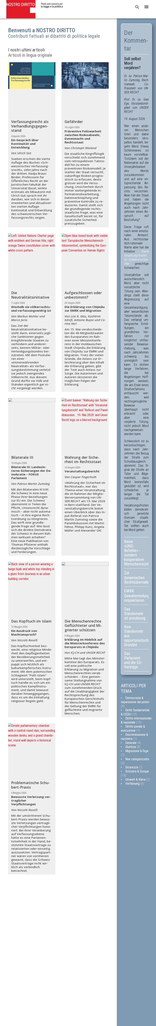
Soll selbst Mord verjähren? (132, 63)
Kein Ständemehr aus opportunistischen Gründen (136, 635)
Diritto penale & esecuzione (133, 728)
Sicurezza (131, 767)
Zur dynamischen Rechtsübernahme (136, 577)
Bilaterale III (22, 457)
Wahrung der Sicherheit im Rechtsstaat (83, 459)
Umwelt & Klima (135, 779)
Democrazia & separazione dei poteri (135, 700)
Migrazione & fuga (136, 751)
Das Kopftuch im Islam (31, 621)
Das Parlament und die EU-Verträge (133, 660)
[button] (146, 6)
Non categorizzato (137, 759)
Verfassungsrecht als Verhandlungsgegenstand (30, 126)
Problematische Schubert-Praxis (30, 785)
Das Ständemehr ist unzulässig (134, 613)
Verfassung (132, 784)
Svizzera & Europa (137, 771)
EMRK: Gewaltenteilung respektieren (136, 595)
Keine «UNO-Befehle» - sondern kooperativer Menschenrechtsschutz (136, 552)
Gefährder (74, 121)
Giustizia (130, 747)
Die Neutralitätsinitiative (30, 295)
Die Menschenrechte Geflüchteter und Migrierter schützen (83, 625)
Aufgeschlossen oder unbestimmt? (83, 295)
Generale (130, 743)
